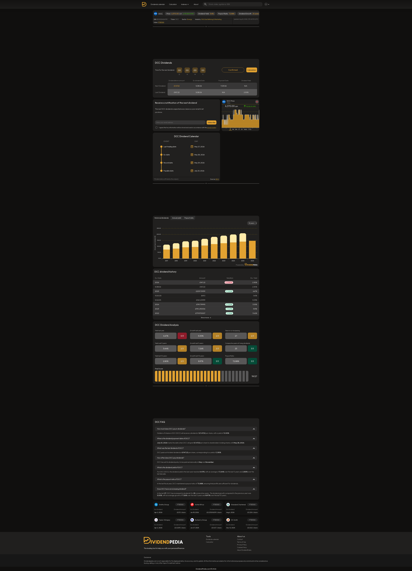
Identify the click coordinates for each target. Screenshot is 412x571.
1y (239, 129)
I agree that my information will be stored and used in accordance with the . (187, 127)
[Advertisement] (206, 42)
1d (230, 129)
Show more (205, 318)
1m (233, 129)
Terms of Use (241, 542)
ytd (249, 129)
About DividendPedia (244, 550)
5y (242, 129)
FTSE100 (161, 22)
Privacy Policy (242, 545)
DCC (217, 179)
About (196, 4)
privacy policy (211, 127)
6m (236, 129)
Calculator (173, 4)
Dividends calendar (158, 4)
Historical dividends (161, 218)
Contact (240, 539)
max (245, 129)
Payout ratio (189, 218)
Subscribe (211, 122)
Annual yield (176, 218)
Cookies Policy (242, 547)
